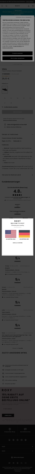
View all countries (17, 242)
